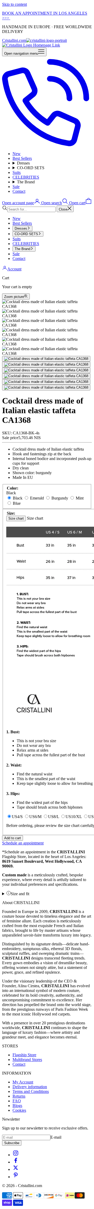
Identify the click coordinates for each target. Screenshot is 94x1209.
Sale (16, 186)
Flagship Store (24, 1055)
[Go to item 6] (46, 387)
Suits (17, 172)
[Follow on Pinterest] (16, 1176)
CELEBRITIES (26, 177)
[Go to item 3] (46, 370)
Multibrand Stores (27, 1059)
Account (14, 269)
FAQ (17, 1101)
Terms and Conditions (31, 1091)
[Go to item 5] (46, 382)
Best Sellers (22, 158)
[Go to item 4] (46, 376)
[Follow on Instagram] (16, 1155)
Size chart (16, 518)
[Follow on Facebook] (16, 1162)
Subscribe (11, 1143)
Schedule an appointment (23, 843)
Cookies (19, 1110)
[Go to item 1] (46, 359)
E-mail (55, 1137)
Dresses (23, 163)
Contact (19, 191)
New (17, 153)
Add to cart (12, 838)
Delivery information (30, 1087)
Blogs (17, 1105)
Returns (19, 1096)
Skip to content (14, 4)
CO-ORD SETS (30, 168)
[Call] (47, 145)
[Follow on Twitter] (16, 1169)
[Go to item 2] (46, 364)
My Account (23, 1082)
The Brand (26, 182)
